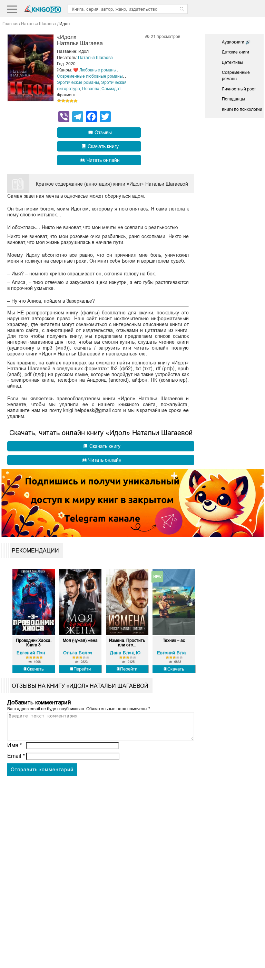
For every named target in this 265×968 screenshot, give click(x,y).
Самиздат (111, 88)
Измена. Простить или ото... (127, 642)
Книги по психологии (242, 109)
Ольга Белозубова (84, 652)
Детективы (232, 62)
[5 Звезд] (75, 101)
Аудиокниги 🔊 (236, 42)
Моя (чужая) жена (80, 640)
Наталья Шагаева (95, 57)
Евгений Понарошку (39, 652)
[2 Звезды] (63, 101)
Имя (14, 745)
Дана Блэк (122, 652)
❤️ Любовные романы (95, 70)
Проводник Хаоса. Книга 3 (33, 642)
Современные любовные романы (90, 76)
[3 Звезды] (67, 101)
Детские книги (235, 52)
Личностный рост (239, 89)
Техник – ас (174, 640)
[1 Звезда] (59, 101)
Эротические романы (78, 82)
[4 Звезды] (71, 101)
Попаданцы (233, 99)
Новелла (90, 88)
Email (16, 756)
